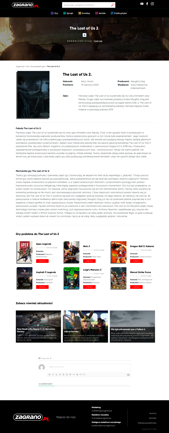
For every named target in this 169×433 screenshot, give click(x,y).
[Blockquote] (70, 374)
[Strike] (60, 374)
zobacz (42, 261)
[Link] (77, 374)
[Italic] (53, 374)
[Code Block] (73, 374)
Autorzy (152, 413)
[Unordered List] (67, 374)
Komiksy (86, 13)
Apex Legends (43, 244)
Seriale (102, 13)
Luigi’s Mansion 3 (92, 270)
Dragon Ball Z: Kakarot (142, 246)
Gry (56, 13)
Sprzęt (70, 13)
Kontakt (152, 418)
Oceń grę (98, 41)
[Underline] (56, 374)
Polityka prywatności (147, 423)
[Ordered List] (63, 374)
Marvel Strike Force (140, 272)
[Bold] (49, 374)
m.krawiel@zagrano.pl (101, 418)
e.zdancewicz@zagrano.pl (103, 425)
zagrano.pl (20, 66)
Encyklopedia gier (38, 66)
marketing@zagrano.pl (102, 411)
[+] (84, 374)
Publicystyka (120, 13)
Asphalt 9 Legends (46, 272)
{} (80, 374)
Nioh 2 (86, 246)
